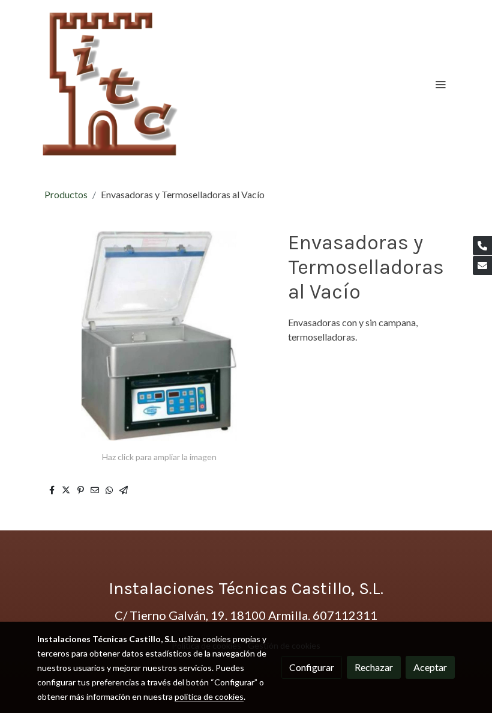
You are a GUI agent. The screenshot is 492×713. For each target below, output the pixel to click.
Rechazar (374, 667)
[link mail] (482, 265)
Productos (66, 194)
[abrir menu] (440, 84)
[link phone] (482, 245)
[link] (110, 84)
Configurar (311, 667)
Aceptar (430, 667)
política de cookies (209, 696)
